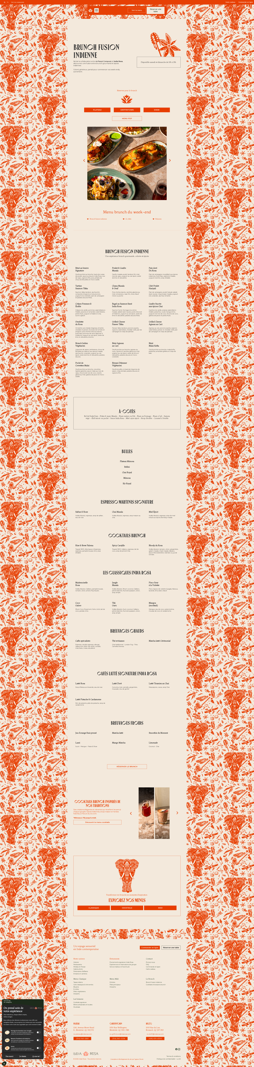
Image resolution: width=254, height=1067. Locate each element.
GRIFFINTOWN (127, 110)
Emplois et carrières (80, 974)
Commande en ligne (153, 967)
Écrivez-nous (150, 962)
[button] (84, 160)
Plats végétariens (79, 991)
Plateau (76, 1024)
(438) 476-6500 (155, 1038)
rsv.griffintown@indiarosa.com (120, 1034)
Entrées (112, 982)
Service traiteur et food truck (119, 967)
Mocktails (76, 1007)
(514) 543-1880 (82, 1038)
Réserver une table (171, 948)
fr (4, 2)
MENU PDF (127, 118)
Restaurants (77, 964)
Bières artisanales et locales (82, 1005)
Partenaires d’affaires (80, 971)
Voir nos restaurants (17, 2)
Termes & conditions (173, 1056)
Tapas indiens (78, 982)
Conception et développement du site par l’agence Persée (126, 1059)
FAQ (147, 964)
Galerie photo (78, 969)
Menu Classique (79, 979)
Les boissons (78, 999)
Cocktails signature (80, 1002)
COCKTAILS (127, 908)
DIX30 (156, 110)
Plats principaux (115, 985)
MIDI (160, 908)
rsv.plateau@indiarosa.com (82, 1034)
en (8, 2)
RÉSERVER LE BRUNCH (127, 767)
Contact (149, 959)
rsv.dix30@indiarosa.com (155, 1034)
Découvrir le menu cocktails (97, 822)
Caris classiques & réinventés (83, 985)
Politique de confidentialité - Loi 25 (169, 1059)
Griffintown (116, 1024)
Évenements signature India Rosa (121, 962)
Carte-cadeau (230, 2)
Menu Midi (114, 979)
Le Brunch (150, 979)
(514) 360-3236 (118, 1038)
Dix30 (149, 1024)
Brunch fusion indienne (154, 982)
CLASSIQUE (94, 908)
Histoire (76, 962)
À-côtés (76, 989)
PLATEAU (97, 110)
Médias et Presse (79, 967)
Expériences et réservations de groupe (123, 964)
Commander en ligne (245, 2)
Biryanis (76, 987)
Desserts (76, 994)
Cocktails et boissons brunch (156, 985)
